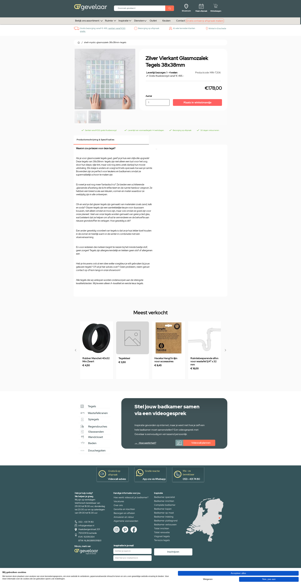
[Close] (219, 518)
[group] (150, 350)
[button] (216, 6)
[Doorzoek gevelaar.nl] (169, 8)
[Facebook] (134, 529)
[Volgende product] (225, 350)
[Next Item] (131, 79)
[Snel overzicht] (96, 337)
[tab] (96, 140)
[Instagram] (116, 529)
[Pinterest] (125, 529)
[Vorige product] (75, 350)
